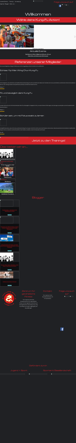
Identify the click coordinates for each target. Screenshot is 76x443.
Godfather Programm (7, 194)
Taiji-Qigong (8, 181)
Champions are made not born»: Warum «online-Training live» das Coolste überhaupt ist (10, 228)
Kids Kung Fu (7, 177)
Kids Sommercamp (38, 48)
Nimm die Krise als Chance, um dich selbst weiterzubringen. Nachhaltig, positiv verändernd (9, 246)
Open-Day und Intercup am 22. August (38, 56)
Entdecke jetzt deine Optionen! (9, 281)
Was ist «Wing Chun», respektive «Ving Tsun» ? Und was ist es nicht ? (9, 265)
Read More (10, 214)
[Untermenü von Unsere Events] (8, 1)
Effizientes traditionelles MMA (7, 165)
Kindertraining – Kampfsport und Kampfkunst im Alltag (9, 210)
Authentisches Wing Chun (7, 159)
